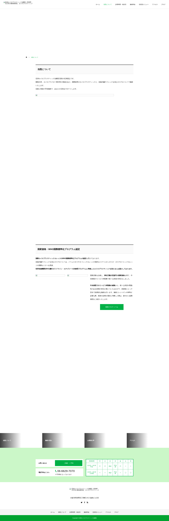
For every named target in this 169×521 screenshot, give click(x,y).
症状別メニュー (144, 4)
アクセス (155, 4)
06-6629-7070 (10, 17)
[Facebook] (84, 502)
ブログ (163, 4)
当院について (107, 4)
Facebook (9, 23)
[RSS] (87, 502)
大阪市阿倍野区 (11, 35)
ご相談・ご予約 (68, 463)
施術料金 (132, 4)
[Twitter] (82, 502)
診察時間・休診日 (120, 4)
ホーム (98, 4)
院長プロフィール (112, 307)
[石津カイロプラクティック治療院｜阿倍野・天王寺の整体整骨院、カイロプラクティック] (19, 4)
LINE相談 (9, 29)
